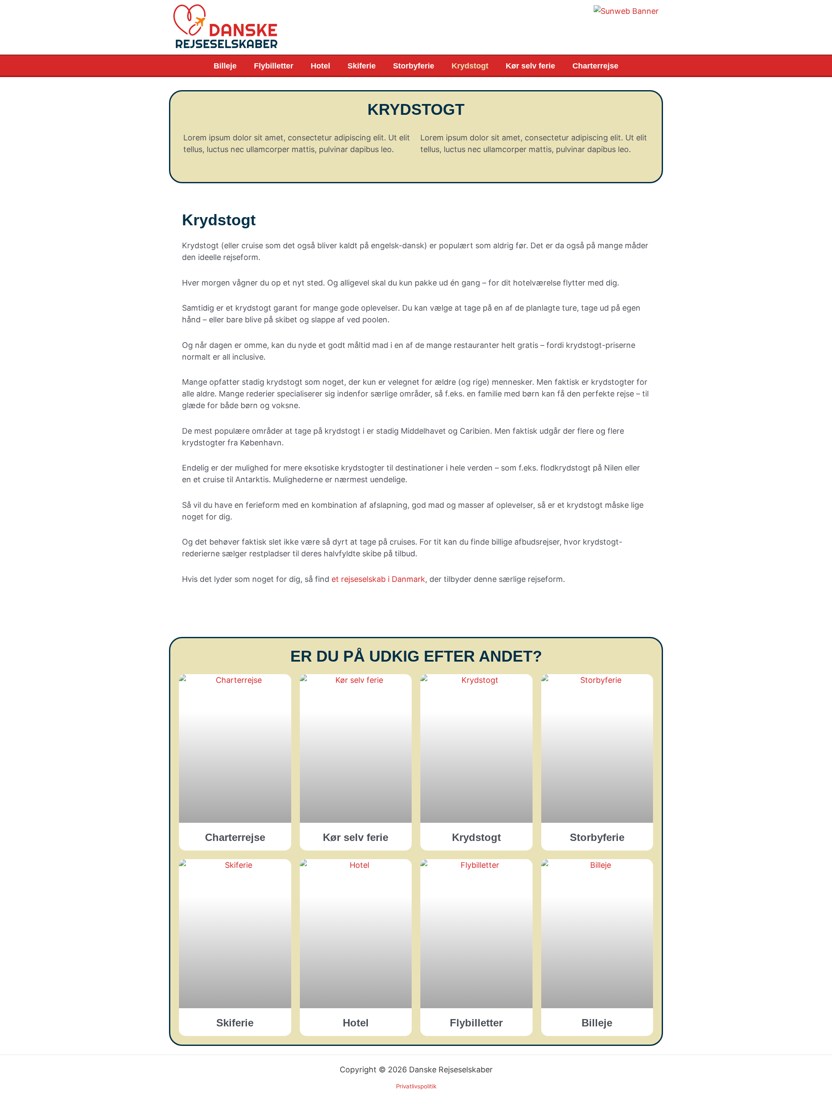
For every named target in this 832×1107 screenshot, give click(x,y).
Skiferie (362, 66)
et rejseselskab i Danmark (378, 579)
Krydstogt (470, 66)
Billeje (225, 66)
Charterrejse (595, 66)
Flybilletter (273, 66)
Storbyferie (413, 66)
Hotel (320, 66)
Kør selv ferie (530, 66)
